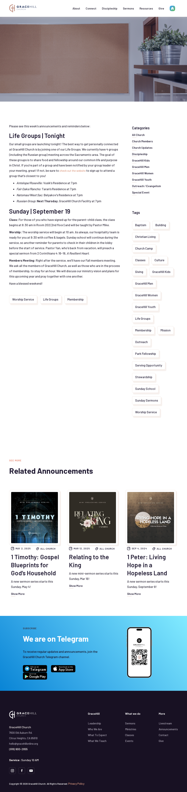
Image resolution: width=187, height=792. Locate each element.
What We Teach (97, 740)
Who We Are (95, 729)
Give (161, 8)
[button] (76, 8)
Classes (129, 735)
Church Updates (112, 47)
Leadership (94, 723)
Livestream (165, 723)
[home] (23, 8)
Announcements (168, 729)
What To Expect (97, 735)
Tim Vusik (91, 73)
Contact (163, 735)
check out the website (73, 170)
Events (129, 740)
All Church (48, 548)
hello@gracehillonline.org (23, 743)
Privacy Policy (76, 783)
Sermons (128, 8)
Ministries (130, 729)
